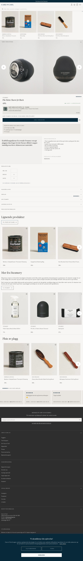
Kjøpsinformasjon (5, 467)
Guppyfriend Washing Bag (37, 262)
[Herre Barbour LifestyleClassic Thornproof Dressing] (15, 243)
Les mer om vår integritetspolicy (41, 423)
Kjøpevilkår (4, 446)
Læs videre (63, 543)
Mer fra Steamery (11, 272)
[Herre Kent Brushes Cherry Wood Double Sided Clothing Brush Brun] (44, 359)
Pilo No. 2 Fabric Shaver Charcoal (39, 328)
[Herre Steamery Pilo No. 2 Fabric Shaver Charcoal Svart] (43, 308)
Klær (3, 41)
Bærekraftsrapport (6, 455)
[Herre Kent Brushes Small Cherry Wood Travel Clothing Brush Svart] (45, 22)
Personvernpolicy (5, 452)
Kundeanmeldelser (6, 478)
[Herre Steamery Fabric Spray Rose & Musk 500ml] (15, 308)
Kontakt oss (4, 470)
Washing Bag (22, 35)
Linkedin (3, 502)
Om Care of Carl (5, 443)
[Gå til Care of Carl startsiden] (7, 4)
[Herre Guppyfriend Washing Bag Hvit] (28, 22)
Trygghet (3, 437)
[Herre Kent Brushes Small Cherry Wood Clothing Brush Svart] (63, 22)
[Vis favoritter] (74, 5)
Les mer (78, 112)
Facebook (3, 496)
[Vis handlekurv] (77, 4)
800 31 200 (9, 518)
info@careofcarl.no (10, 517)
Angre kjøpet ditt (5, 475)
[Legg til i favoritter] (26, 229)
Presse (3, 449)
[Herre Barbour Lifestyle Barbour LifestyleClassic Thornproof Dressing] (10, 22)
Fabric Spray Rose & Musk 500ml (11, 328)
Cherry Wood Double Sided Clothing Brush (43, 379)
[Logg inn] (71, 5)
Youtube (3, 499)
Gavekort (3, 481)
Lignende (13, 217)
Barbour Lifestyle (6, 34)
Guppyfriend (23, 34)
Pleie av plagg (9, 41)
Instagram (3, 493)
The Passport (4, 440)
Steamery (5, 97)
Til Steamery (6, 287)
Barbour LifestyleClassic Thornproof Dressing (9, 35)
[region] (41, 397)
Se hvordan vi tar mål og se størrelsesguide (16, 183)
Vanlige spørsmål (5, 472)
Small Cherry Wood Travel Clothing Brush (45, 35)
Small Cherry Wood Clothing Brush (62, 35)
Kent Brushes (41, 34)
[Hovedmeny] (80, 4)
